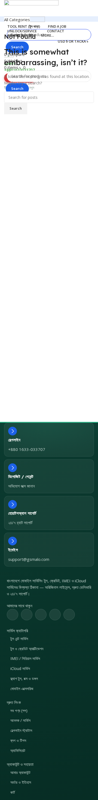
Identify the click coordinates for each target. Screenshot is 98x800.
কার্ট (12, 792)
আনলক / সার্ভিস (20, 720)
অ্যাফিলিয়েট (17, 750)
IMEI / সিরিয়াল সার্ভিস (25, 658)
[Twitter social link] (26, 614)
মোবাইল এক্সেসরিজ (21, 688)
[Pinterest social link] (41, 614)
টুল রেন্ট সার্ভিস (19, 638)
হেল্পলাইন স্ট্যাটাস (21, 730)
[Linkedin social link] (55, 614)
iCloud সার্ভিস (20, 668)
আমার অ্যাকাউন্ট (20, 772)
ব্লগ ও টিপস (18, 740)
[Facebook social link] (12, 614)
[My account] (5, 115)
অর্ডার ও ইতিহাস (20, 782)
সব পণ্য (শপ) (18, 710)
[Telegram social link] (69, 614)
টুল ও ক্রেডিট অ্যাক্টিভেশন (26, 648)
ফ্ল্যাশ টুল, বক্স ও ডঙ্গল (24, 678)
